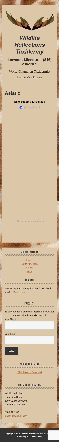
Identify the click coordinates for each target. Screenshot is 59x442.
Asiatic (29, 267)
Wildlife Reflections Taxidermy (29, 20)
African (29, 260)
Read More (19, 292)
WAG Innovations (34, 436)
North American (29, 263)
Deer (29, 271)
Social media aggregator (30, 221)
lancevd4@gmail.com (16, 415)
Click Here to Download (29, 372)
